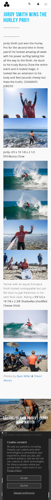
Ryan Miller (23, 376)
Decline (24, 485)
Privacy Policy (14, 470)
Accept (24, 478)
